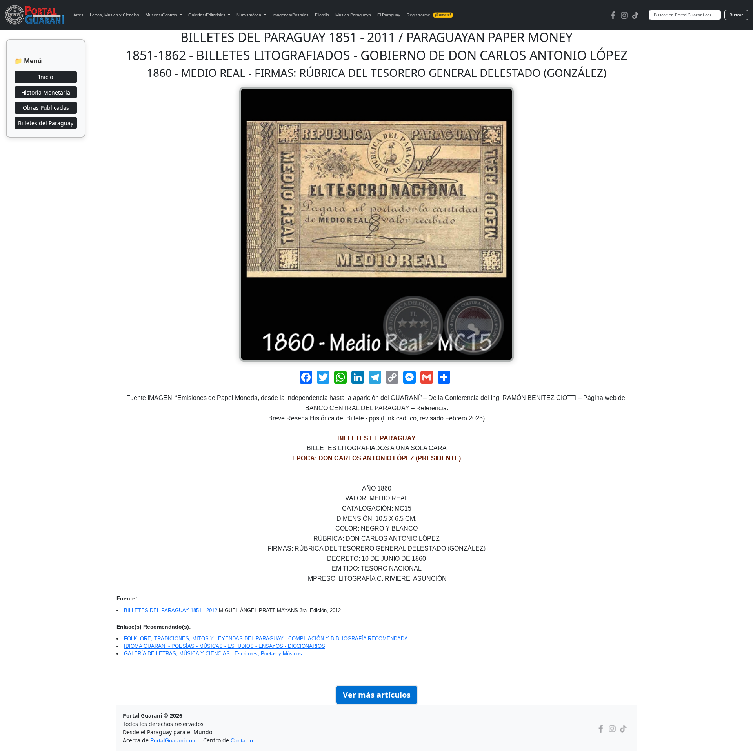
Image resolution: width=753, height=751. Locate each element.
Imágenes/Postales (290, 15)
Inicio (45, 77)
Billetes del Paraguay (45, 123)
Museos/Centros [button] (162, 15)
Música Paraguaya (353, 15)
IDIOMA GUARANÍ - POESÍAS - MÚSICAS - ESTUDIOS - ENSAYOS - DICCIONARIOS (224, 646)
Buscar (736, 15)
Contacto (242, 740)
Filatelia (322, 15)
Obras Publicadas (46, 107)
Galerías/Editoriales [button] (207, 15)
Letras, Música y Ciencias (114, 15)
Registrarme (429, 15)
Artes (78, 15)
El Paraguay (388, 15)
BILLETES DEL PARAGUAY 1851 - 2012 (170, 610)
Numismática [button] (249, 15)
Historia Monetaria (45, 92)
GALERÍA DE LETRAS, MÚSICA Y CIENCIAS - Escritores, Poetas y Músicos (213, 653)
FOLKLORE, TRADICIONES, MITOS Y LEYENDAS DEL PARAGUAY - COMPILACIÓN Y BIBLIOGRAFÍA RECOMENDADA (266, 639)
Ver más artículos (377, 694)
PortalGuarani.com (173, 740)
